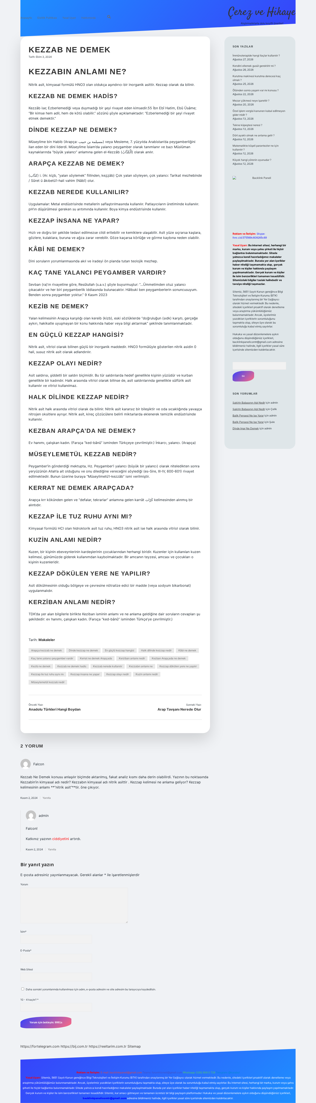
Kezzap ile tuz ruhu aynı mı (47, 674)
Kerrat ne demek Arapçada (96, 658)
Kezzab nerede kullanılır (107, 666)
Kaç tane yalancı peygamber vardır (52, 658)
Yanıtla (47, 797)
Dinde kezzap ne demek (83, 650)
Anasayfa (26, 17)
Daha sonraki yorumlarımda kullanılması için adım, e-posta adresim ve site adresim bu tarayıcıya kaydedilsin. (91, 989)
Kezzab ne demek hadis (71, 666)
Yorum (24, 884)
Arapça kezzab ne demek (46, 650)
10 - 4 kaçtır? (29, 999)
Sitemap (134, 1046)
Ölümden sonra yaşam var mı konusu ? (256, 90)
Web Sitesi (26, 969)
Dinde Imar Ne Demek (246, 428)
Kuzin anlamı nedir (147, 674)
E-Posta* (25, 950)
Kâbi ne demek (187, 650)
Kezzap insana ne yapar (85, 674)
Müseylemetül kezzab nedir (47, 682)
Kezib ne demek (41, 666)
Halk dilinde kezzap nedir (156, 650)
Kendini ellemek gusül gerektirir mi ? (254, 65)
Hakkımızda (88, 17)
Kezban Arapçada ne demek (169, 658)
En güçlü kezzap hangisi (119, 650)
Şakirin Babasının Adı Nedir (249, 402)
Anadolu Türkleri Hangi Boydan (55, 709)
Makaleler (46, 640)
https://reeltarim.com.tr (107, 1046)
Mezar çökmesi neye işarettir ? (251, 100)
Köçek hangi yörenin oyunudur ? (252, 159)
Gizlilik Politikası (47, 17)
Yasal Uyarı (69, 17)
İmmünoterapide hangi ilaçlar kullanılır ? (256, 55)
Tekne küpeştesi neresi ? (247, 125)
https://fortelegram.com (40, 1046)
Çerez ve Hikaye (262, 12)
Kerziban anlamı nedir (132, 658)
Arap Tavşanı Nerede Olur (179, 709)
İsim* (23, 931)
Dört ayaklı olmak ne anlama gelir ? (254, 135)
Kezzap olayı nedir (117, 674)
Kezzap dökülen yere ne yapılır (178, 666)
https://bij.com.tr (74, 1046)
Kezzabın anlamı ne (141, 666)
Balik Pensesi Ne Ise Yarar (248, 415)
